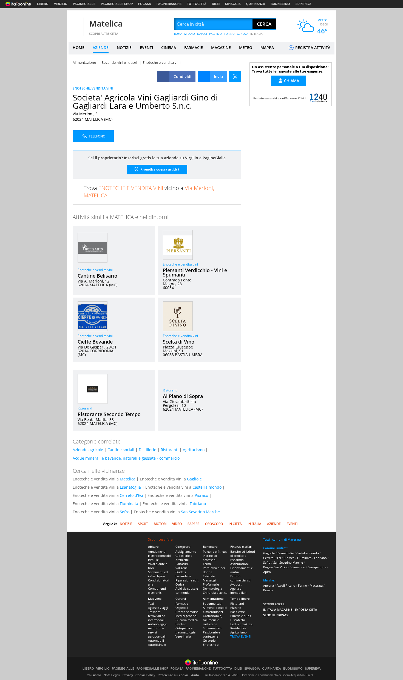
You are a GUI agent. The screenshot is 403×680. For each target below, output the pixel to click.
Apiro (267, 572)
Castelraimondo (207, 487)
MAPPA (267, 47)
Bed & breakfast (241, 624)
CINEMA (168, 47)
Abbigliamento (185, 551)
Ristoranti (85, 408)
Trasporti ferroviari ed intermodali (156, 616)
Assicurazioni (239, 564)
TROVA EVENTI (240, 636)
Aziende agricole (88, 449)
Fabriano (198, 503)
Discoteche (238, 620)
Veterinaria (183, 636)
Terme (207, 564)
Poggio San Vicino (276, 567)
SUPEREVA (303, 3)
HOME (78, 47)
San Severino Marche (200, 511)
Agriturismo (194, 449)
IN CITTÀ (235, 523)
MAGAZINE (221, 47)
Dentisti (180, 624)
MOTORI (160, 523)
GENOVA (242, 34)
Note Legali (112, 675)
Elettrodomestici (159, 556)
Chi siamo (94, 675)
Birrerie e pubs (240, 616)
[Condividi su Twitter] (235, 76)
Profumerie (211, 584)
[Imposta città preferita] (75, 24)
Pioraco (201, 495)
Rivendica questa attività (159, 169)
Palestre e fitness (215, 551)
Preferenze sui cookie (173, 675)
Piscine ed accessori (210, 558)
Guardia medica (186, 620)
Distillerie (147, 449)
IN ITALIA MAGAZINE (277, 609)
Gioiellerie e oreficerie (183, 558)
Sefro (124, 511)
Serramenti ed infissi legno (158, 574)
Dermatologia (212, 588)
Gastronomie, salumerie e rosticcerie (212, 620)
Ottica (179, 584)
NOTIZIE (124, 47)
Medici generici (186, 616)
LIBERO (43, 3)
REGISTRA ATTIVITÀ (312, 47)
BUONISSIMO (280, 3)
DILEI (216, 3)
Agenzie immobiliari (238, 590)
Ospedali (181, 608)
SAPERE (193, 523)
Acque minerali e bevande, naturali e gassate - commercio (126, 458)
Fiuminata (129, 503)
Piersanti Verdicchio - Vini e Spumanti (195, 272)
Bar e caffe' (237, 612)
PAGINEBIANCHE (169, 3)
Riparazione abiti (187, 580)
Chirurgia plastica (215, 592)
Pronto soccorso (186, 612)
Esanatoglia (130, 487)
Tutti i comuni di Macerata (282, 539)
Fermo (302, 585)
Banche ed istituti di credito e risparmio (242, 555)
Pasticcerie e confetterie (211, 634)
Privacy (128, 675)
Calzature (182, 564)
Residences (238, 628)
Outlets (180, 572)
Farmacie (181, 603)
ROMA (178, 34)
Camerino (298, 567)
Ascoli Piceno (286, 585)
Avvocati (236, 584)
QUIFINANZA (255, 3)
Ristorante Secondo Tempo (109, 414)
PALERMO (215, 34)
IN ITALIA (256, 34)
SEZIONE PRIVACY (276, 615)
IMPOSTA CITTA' (306, 609)
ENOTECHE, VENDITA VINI (93, 88)
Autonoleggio (157, 624)
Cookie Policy (145, 675)
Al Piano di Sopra (183, 396)
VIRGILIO (60, 3)
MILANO (189, 34)
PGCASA (144, 3)
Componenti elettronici (157, 590)
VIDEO (177, 523)
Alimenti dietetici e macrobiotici (215, 610)
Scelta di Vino (178, 341)
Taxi (151, 603)
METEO (245, 47)
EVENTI (146, 47)
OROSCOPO (214, 523)
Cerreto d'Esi (131, 495)
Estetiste (209, 576)
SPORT (143, 523)
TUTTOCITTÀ (196, 3)
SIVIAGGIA (233, 3)
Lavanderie (183, 576)
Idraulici (153, 560)
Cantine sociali (120, 449)
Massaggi (209, 580)
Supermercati (212, 603)
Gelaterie (209, 640)
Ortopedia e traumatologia (185, 630)
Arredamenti (157, 551)
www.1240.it (298, 98)
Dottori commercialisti (240, 578)
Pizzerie (235, 608)
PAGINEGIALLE (84, 3)
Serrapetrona (317, 567)
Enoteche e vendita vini (95, 269)
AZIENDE (101, 47)
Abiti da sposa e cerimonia (186, 590)
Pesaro (268, 590)
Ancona (268, 585)
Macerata (316, 585)
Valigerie (181, 568)
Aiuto (195, 675)
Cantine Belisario (97, 275)
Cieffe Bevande (95, 341)
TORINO (229, 34)
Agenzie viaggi (158, 608)
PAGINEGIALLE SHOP (117, 3)
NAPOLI (202, 34)
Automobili (156, 640)
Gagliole (194, 479)
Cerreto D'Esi (272, 558)
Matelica (106, 23)
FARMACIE (193, 47)
